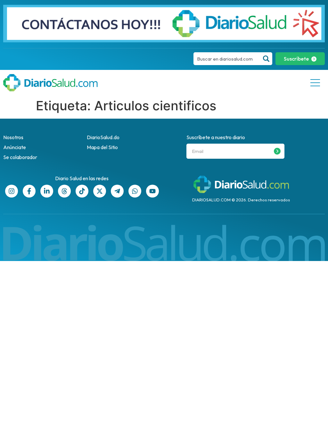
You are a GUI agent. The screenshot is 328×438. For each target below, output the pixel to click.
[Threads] (64, 191)
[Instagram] (11, 191)
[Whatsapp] (134, 191)
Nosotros (13, 137)
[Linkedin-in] (46, 191)
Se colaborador (20, 157)
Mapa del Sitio (102, 147)
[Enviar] (277, 151)
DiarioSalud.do (103, 137)
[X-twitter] (99, 191)
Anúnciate (14, 147)
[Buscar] (266, 59)
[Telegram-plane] (117, 191)
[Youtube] (152, 191)
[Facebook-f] (29, 191)
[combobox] (227, 59)
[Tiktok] (82, 191)
